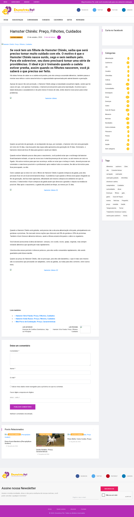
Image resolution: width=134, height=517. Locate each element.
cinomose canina (112, 181)
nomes (108, 200)
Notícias (108, 118)
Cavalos (108, 71)
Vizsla (125, 215)
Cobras (107, 80)
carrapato (109, 174)
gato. (123, 193)
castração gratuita (112, 178)
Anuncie (26, 2)
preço (107, 140)
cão (106, 67)
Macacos (108, 114)
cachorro (118, 166)
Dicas (6, 20)
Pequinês (125, 200)
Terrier (121, 208)
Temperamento (111, 208)
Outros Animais (16, 37)
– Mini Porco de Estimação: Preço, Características (34, 322)
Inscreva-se (109, 489)
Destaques (109, 93)
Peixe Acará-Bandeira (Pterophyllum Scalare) (18, 442)
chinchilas (124, 178)
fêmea (117, 193)
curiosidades (110, 189)
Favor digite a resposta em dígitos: (22, 392)
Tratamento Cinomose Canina (116, 212)
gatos (108, 197)
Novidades (80, 20)
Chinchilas (108, 75)
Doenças (108, 101)
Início (5, 2)
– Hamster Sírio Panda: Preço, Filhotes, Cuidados (34, 316)
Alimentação (109, 58)
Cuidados (46, 20)
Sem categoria (110, 149)
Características (116, 170)
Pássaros (108, 131)
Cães (126, 166)
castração (118, 174)
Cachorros (58, 20)
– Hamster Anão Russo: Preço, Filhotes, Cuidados (34, 319)
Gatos (69, 20)
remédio (115, 204)
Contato (36, 2)
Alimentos (109, 166)
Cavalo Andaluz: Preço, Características (44, 451)
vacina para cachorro (113, 215)
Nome (12, 368)
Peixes (107, 136)
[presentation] (91, 429)
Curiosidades (32, 20)
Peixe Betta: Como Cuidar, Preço (79, 439)
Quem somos (15, 2)
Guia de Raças (17, 20)
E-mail (13, 377)
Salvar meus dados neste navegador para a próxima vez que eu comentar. (37, 386)
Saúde (107, 144)
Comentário (14, 351)
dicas (119, 189)
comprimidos (110, 185)
